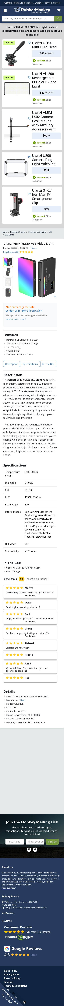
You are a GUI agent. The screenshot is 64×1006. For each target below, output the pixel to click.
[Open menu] (5, 10)
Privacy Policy (12, 974)
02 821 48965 (11, 905)
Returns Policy (12, 978)
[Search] (58, 18)
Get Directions (8, 913)
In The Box (48, 364)
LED (50, 232)
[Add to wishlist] (29, 42)
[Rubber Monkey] (32, 12)
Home (4, 232)
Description (11, 364)
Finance (8, 982)
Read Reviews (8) (10, 252)
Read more (30, 595)
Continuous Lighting (37, 232)
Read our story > (9, 887)
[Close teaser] (24, 1002)
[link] (29, 850)
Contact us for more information (24, 310)
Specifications (30, 364)
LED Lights (9, 234)
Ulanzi (34, 248)
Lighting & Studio (17, 232)
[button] (12, 994)
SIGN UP (52, 841)
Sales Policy (10, 970)
